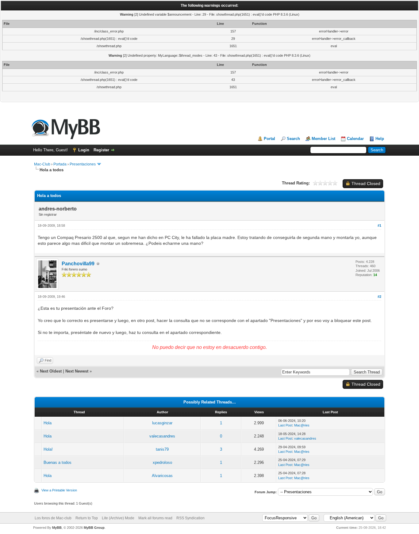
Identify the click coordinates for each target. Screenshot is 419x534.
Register (101, 150)
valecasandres (162, 436)
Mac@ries (301, 425)
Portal (269, 138)
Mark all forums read (155, 518)
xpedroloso (162, 462)
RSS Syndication (190, 518)
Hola (48, 423)
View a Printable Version (59, 490)
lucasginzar (162, 423)
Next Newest (76, 371)
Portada (60, 164)
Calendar (355, 138)
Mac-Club (42, 164)
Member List (323, 138)
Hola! (48, 449)
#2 (379, 296)
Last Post (285, 425)
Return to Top (86, 518)
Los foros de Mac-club (53, 518)
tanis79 (162, 449)
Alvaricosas (162, 475)
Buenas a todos (57, 462)
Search (293, 138)
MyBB (57, 527)
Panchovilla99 (78, 263)
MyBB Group (94, 527)
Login (83, 150)
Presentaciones (83, 164)
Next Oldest (51, 371)
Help (379, 138)
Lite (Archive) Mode (118, 518)
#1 (379, 225)
